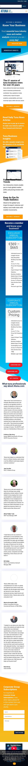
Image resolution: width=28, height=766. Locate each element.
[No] (26, 758)
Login (25, 1)
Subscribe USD (12, 371)
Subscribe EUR (15, 365)
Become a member (13, 106)
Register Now (17, 43)
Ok (14, 763)
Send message (19, 732)
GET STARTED (14, 378)
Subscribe (20, 1)
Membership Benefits (11, 50)
